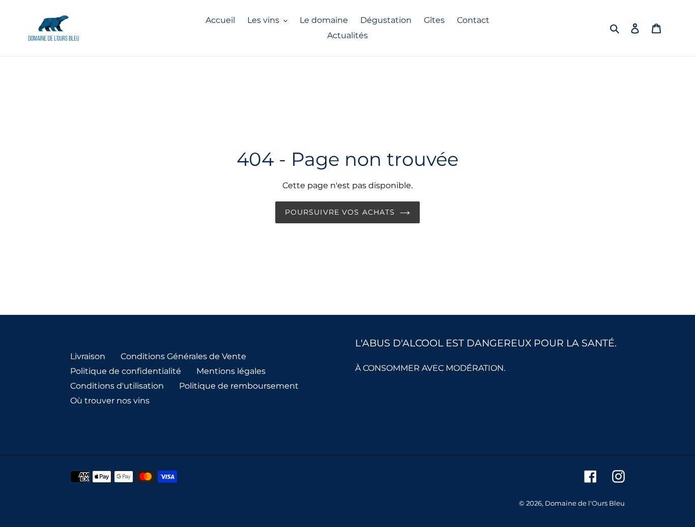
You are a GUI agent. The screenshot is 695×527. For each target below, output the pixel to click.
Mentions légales (231, 371)
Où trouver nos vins (110, 400)
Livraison (87, 356)
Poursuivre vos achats (340, 212)
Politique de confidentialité (125, 371)
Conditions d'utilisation (117, 386)
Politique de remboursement (239, 386)
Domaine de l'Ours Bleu (585, 503)
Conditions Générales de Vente (183, 356)
